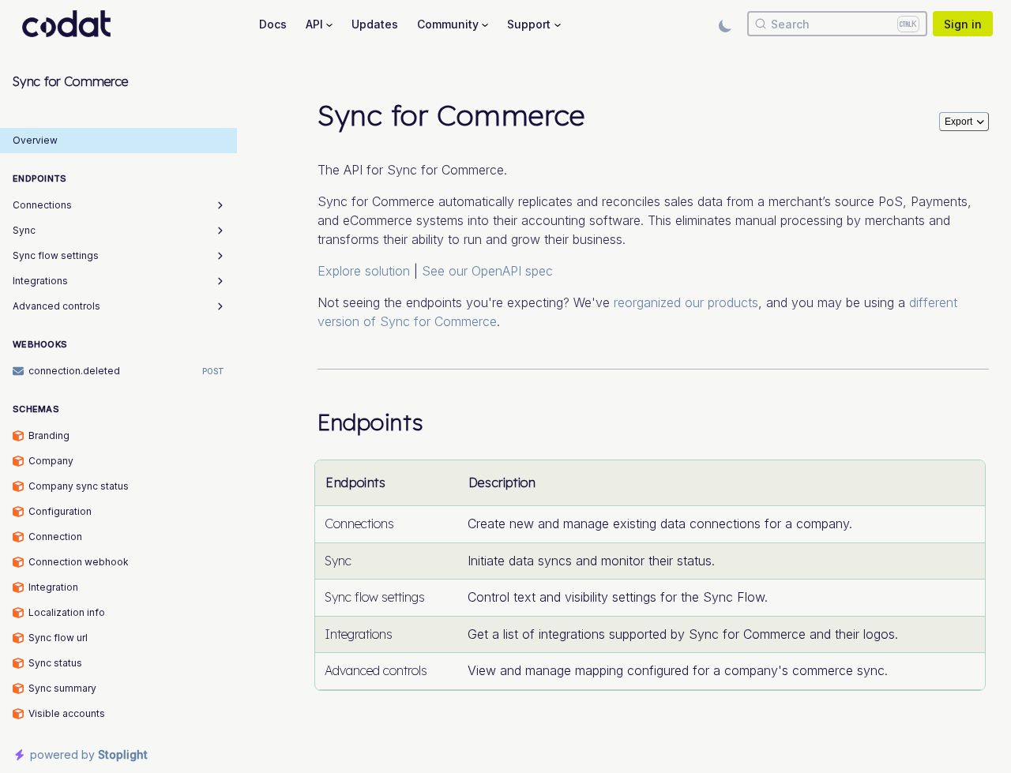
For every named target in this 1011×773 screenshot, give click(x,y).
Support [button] (529, 24)
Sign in (963, 24)
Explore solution (364, 271)
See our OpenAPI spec (487, 271)
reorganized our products (686, 302)
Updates (374, 24)
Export (958, 121)
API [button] (314, 24)
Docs (273, 24)
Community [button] (448, 24)
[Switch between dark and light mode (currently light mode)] (725, 23)
